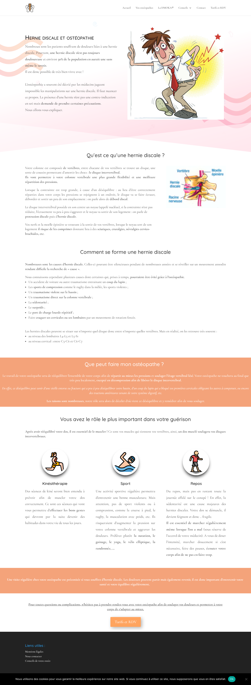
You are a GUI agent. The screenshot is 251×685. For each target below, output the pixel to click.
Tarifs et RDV (218, 7)
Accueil (126, 7)
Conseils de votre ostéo (37, 660)
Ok (232, 678)
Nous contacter (33, 656)
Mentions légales (34, 651)
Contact (201, 7)
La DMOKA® (166, 7)
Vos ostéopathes (144, 7)
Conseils (183, 7)
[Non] (246, 679)
